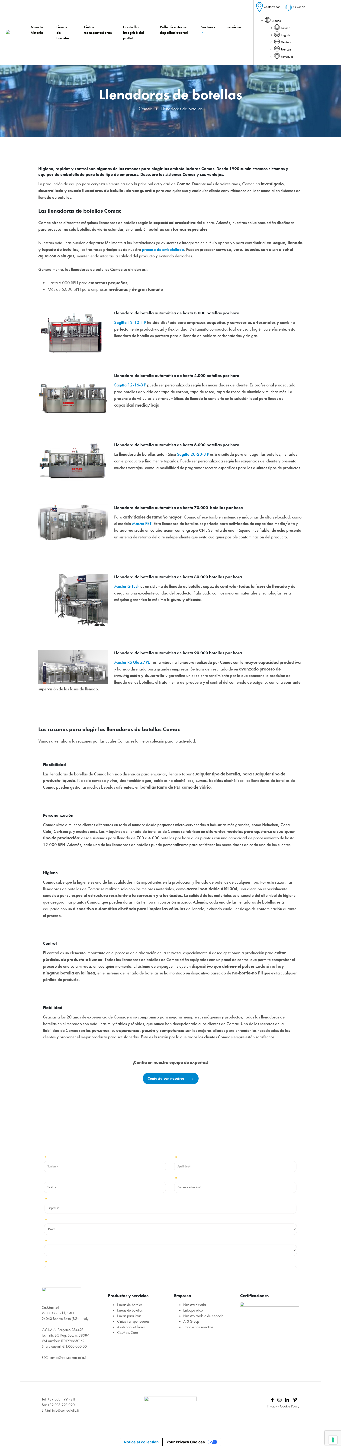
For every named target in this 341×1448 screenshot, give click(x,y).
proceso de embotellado (163, 249)
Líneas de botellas (130, 1310)
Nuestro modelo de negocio (203, 1315)
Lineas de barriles (129, 1304)
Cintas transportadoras (133, 1321)
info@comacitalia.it (65, 1410)
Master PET (141, 523)
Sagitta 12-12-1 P (130, 322)
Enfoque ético (193, 1310)
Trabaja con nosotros (198, 1327)
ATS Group (191, 1321)
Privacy (272, 1406)
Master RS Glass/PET (133, 662)
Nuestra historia (194, 1304)
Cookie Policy (289, 1406)
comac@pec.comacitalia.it (67, 1357)
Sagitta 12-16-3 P (130, 385)
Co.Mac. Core (127, 1332)
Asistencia (299, 7)
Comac (145, 109)
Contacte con (272, 7)
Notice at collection (141, 1442)
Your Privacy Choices (185, 1442)
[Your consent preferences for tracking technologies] (332, 1439)
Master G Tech (126, 586)
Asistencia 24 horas (131, 1327)
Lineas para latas (129, 1315)
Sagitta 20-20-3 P (193, 454)
